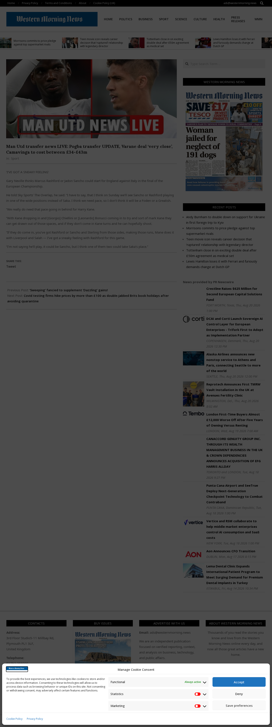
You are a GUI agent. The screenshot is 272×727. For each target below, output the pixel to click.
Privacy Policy (35, 719)
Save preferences (239, 705)
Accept (239, 682)
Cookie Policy (14, 719)
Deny (239, 694)
